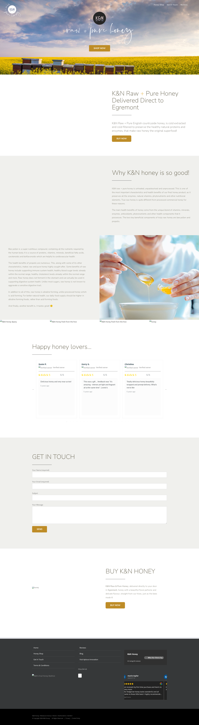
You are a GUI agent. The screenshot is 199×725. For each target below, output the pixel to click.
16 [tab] (118, 422)
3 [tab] (73, 422)
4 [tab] (77, 422)
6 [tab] (84, 422)
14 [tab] (111, 422)
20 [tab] (132, 422)
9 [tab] (94, 422)
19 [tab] (129, 422)
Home (36, 648)
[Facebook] (80, 676)
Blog (81, 653)
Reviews (83, 648)
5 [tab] (80, 422)
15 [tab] (115, 422)
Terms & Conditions (41, 665)
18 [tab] (125, 422)
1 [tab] (67, 422)
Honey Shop (38, 653)
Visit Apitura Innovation (89, 659)
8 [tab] (91, 422)
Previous (33, 389)
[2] (152, 322)
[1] (63, 322)
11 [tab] (101, 422)
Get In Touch (39, 659)
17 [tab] (122, 422)
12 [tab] (105, 422)
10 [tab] (98, 422)
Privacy (68, 718)
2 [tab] (70, 422)
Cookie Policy (76, 718)
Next (166, 389)
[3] (113, 322)
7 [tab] (87, 422)
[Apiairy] (8, 322)
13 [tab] (108, 422)
